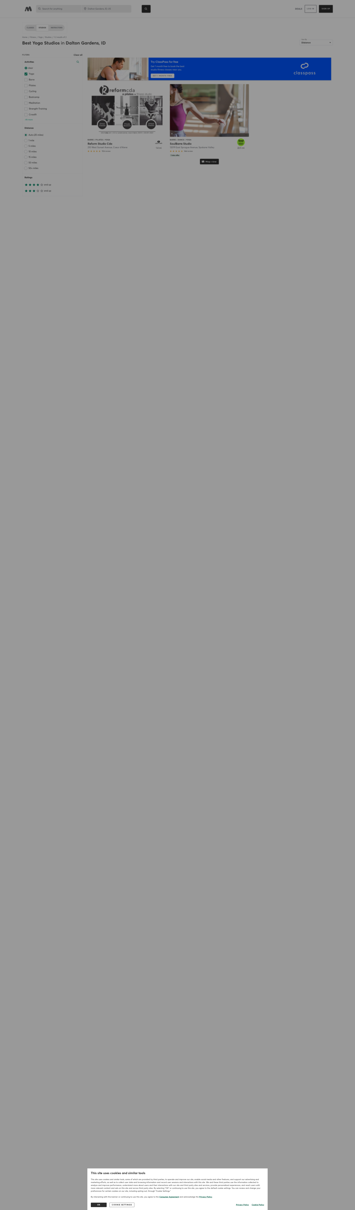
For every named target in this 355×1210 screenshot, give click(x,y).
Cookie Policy (258, 1205)
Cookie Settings (122, 1205)
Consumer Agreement (169, 1197)
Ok (98, 1205)
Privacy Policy (205, 1197)
